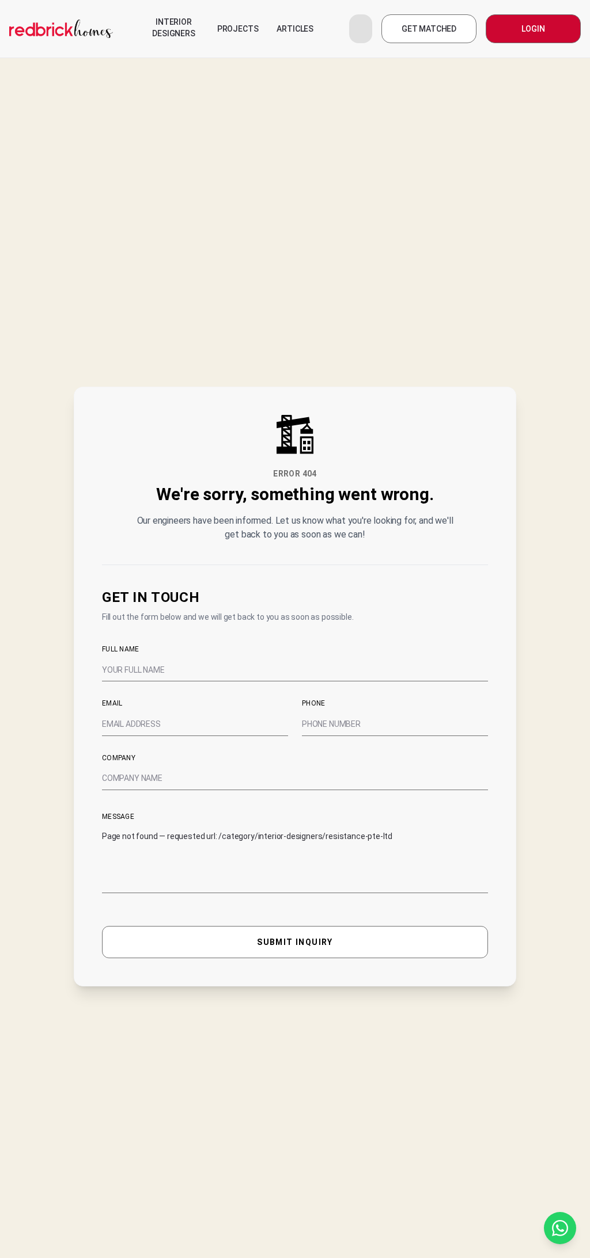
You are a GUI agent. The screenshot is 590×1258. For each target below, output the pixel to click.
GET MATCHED (429, 28)
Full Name (120, 649)
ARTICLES (295, 28)
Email (112, 703)
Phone (314, 703)
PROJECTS (238, 28)
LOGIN (532, 28)
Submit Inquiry (295, 942)
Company (118, 758)
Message (118, 817)
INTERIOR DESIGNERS (173, 27)
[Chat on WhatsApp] (560, 1228)
